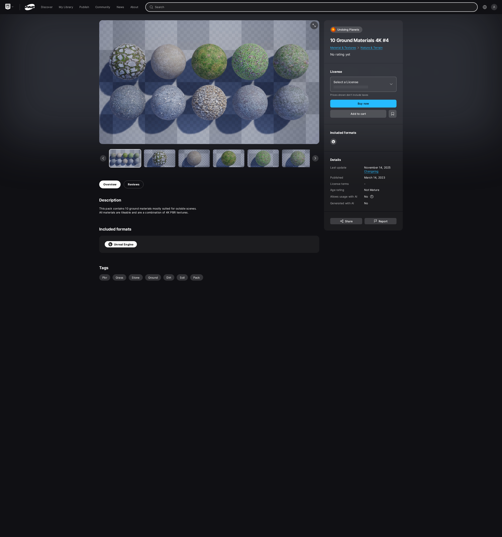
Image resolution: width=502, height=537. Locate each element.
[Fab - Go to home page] (30, 7)
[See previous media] (103, 158)
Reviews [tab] (133, 184)
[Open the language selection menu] (485, 7)
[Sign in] (494, 7)
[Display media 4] (263, 158)
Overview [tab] (109, 184)
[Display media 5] (297, 158)
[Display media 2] (194, 158)
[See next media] (315, 158)
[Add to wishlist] (393, 114)
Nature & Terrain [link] (371, 47)
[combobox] (314, 7)
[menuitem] (47, 7)
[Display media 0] (125, 158)
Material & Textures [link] (343, 47)
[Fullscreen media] (314, 25)
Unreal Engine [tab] (124, 244)
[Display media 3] (228, 158)
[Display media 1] (159, 158)
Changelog (371, 171)
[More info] (372, 196)
